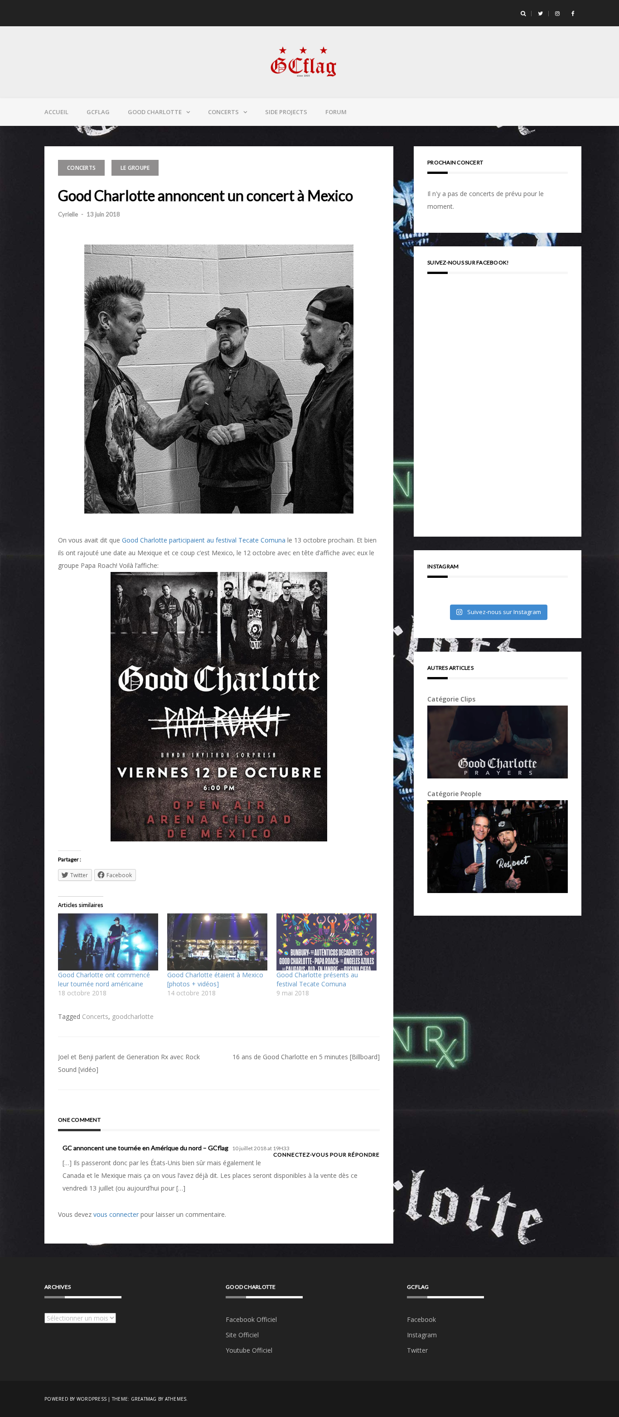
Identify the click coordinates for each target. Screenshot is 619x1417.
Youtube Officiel (249, 1350)
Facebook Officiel (251, 1319)
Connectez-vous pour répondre (326, 1154)
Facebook (421, 1319)
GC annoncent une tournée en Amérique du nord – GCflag (145, 1148)
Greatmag (144, 1399)
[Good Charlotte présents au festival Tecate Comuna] (326, 941)
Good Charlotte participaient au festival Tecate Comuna (203, 540)
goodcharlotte (133, 1016)
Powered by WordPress (75, 1399)
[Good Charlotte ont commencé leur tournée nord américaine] (108, 941)
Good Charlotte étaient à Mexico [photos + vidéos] (215, 979)
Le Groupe (135, 168)
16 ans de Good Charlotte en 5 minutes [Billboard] (306, 1056)
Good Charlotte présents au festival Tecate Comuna (317, 979)
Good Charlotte (155, 112)
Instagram (422, 1335)
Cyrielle (68, 214)
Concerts (223, 112)
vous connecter (116, 1214)
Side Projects (286, 112)
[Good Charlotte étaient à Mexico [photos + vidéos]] (217, 941)
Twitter (417, 1350)
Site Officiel (242, 1335)
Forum (336, 112)
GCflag (98, 112)
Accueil (56, 112)
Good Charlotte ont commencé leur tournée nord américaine (104, 979)
